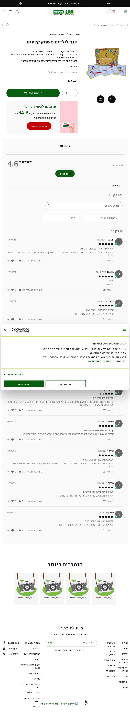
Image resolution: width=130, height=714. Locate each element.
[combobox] (61, 218)
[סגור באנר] (5, 330)
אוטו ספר (110, 676)
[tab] (65, 146)
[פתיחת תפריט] (125, 12)
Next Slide (123, 64)
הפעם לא (65, 384)
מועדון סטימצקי (123, 661)
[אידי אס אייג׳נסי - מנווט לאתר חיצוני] (59, 703)
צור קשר (36, 678)
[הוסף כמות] (66, 93)
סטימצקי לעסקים (110, 644)
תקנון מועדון (34, 673)
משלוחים (36, 648)
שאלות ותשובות (32, 642)
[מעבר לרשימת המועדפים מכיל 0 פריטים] (10, 11)
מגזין (125, 676)
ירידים (125, 653)
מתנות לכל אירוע (122, 669)
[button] (17, 11)
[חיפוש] (7, 25)
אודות (125, 642)
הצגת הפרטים (16, 374)
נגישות (125, 687)
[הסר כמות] (73, 93)
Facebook (13, 642)
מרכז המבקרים (110, 653)
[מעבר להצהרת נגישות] (86, 703)
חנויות (125, 648)
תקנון (37, 659)
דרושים (111, 665)
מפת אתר (110, 670)
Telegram (13, 653)
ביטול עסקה (109, 659)
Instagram (13, 648)
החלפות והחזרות (32, 653)
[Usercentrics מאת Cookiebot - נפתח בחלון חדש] (26, 330)
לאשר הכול (24, 384)
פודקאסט (123, 681)
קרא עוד (74, 66)
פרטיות (36, 706)
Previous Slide (89, 64)
